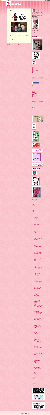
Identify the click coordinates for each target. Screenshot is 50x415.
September (35, 217)
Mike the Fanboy (34, 91)
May (34, 222)
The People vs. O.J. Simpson (37, 334)
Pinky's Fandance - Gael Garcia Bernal (38, 267)
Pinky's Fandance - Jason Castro (37, 333)
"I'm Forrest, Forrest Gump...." (37, 231)
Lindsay (33, 72)
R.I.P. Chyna (35, 280)
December (35, 213)
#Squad (34, 225)
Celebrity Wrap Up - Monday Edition (38, 269)
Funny (34, 317)
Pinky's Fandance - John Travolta (37, 345)
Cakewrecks (33, 104)
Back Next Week (35, 294)
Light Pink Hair (35, 289)
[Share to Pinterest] (27, 35)
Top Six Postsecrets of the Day (37, 276)
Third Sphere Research (34, 93)
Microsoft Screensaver (36, 286)
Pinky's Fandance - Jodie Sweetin (37, 362)
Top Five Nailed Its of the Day (37, 230)
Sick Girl (35, 245)
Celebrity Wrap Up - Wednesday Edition (38, 258)
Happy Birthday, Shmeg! (36, 311)
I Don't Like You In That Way (35, 96)
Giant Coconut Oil (36, 283)
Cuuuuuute (35, 266)
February (35, 373)
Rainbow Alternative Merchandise (36, 89)
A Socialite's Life (34, 105)
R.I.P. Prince (35, 274)
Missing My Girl (35, 314)
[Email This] (24, 35)
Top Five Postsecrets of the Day (37, 253)
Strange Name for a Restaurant (37, 367)
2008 (33, 384)
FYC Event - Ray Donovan (37, 237)
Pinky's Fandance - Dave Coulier (37, 290)
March (34, 372)
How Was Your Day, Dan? (35, 97)
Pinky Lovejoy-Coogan (39, 9)
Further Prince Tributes (36, 254)
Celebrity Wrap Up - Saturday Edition (38, 240)
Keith (33, 69)
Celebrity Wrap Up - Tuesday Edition (38, 318)
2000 (33, 385)
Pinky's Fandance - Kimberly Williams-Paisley (38, 304)
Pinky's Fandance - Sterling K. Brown (38, 321)
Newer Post (9, 44)
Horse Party (35, 349)
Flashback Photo (35, 361)
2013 (33, 378)
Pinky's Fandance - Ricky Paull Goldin (38, 255)
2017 (33, 211)
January (35, 374)
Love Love (35, 369)
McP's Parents (33, 74)
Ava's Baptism (35, 302)
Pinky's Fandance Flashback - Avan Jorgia (38, 356)
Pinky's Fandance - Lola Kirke (37, 273)
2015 (33, 376)
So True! (35, 363)
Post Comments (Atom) (12, 46)
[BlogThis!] (25, 35)
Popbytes (33, 94)
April (34, 223)
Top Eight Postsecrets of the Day (37, 301)
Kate (32, 68)
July (34, 219)
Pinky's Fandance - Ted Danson (37, 232)
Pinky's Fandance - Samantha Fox (37, 261)
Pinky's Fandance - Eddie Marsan (37, 244)
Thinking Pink (14, 3)
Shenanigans (35, 320)
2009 (33, 383)
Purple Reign (35, 272)
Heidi (33, 67)
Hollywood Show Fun (36, 296)
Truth (34, 355)
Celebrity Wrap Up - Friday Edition (37, 246)
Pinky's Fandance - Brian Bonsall (37, 279)
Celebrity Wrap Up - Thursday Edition (38, 252)
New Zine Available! (36, 346)
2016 (33, 212)
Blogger (28, 413)
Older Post (29, 44)
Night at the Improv (36, 338)
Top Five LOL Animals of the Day (37, 265)
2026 (33, 200)
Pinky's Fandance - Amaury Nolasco (38, 368)
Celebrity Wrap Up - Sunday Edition (38, 275)
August (35, 218)
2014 (33, 377)
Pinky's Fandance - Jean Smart (37, 226)
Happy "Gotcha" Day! (36, 239)
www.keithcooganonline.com (35, 34)
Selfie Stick (35, 251)
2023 (33, 204)
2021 (33, 206)
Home (19, 44)
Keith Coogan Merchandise (35, 70)
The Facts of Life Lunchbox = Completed (38, 305)
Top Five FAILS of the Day (37, 360)
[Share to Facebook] (26, 35)
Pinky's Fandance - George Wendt (37, 310)
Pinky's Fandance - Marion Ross (37, 297)
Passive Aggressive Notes (35, 95)
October (35, 216)
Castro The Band (35, 332)
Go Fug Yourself (34, 98)
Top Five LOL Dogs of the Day (37, 224)
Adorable (35, 260)
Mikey (33, 75)
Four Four (33, 99)
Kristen (33, 71)
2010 (33, 382)
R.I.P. (10, 36)
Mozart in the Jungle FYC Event (37, 268)
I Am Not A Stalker (34, 90)
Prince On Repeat (36, 262)
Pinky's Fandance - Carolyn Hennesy (38, 327)
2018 (33, 210)
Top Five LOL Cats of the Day (37, 259)
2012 (33, 379)
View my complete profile (35, 17)
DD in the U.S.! (35, 340)
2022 (33, 205)
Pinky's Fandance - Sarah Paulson (37, 339)
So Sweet (35, 328)
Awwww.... (35, 233)
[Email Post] (23, 35)
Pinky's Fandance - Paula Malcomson (38, 238)
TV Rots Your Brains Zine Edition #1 (38, 326)
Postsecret (33, 92)
